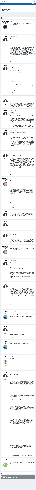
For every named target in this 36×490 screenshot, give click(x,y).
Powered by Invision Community (18, 488)
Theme (18, 486)
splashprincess (7, 9)
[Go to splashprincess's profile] (3, 10)
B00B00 (5, 311)
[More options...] (34, 21)
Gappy (5, 459)
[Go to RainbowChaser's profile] (5, 184)
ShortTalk (11, 10)
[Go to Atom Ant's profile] (5, 362)
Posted (13, 21)
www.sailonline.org (30, 189)
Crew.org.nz (4, 1)
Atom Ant (5, 356)
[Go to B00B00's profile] (5, 317)
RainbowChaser (5, 178)
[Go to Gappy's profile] (5, 465)
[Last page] (13, 18)
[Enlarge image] (19, 249)
